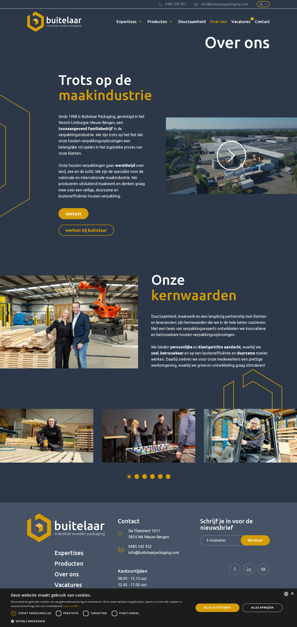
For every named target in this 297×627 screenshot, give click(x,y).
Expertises (69, 553)
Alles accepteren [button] (217, 607)
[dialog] (148, 608)
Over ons (218, 21)
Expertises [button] (126, 21)
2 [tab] (137, 476)
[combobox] (286, 594)
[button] (99, 621)
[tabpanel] (149, 436)
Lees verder (70, 606)
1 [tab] (129, 476)
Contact (262, 21)
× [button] (292, 593)
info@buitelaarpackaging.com (153, 552)
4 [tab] (152, 476)
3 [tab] (144, 476)
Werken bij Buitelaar (86, 230)
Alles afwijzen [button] (262, 607)
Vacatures (242, 21)
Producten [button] (157, 21)
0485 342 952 (140, 546)
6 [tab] (168, 476)
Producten (69, 563)
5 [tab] (160, 476)
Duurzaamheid (192, 21)
